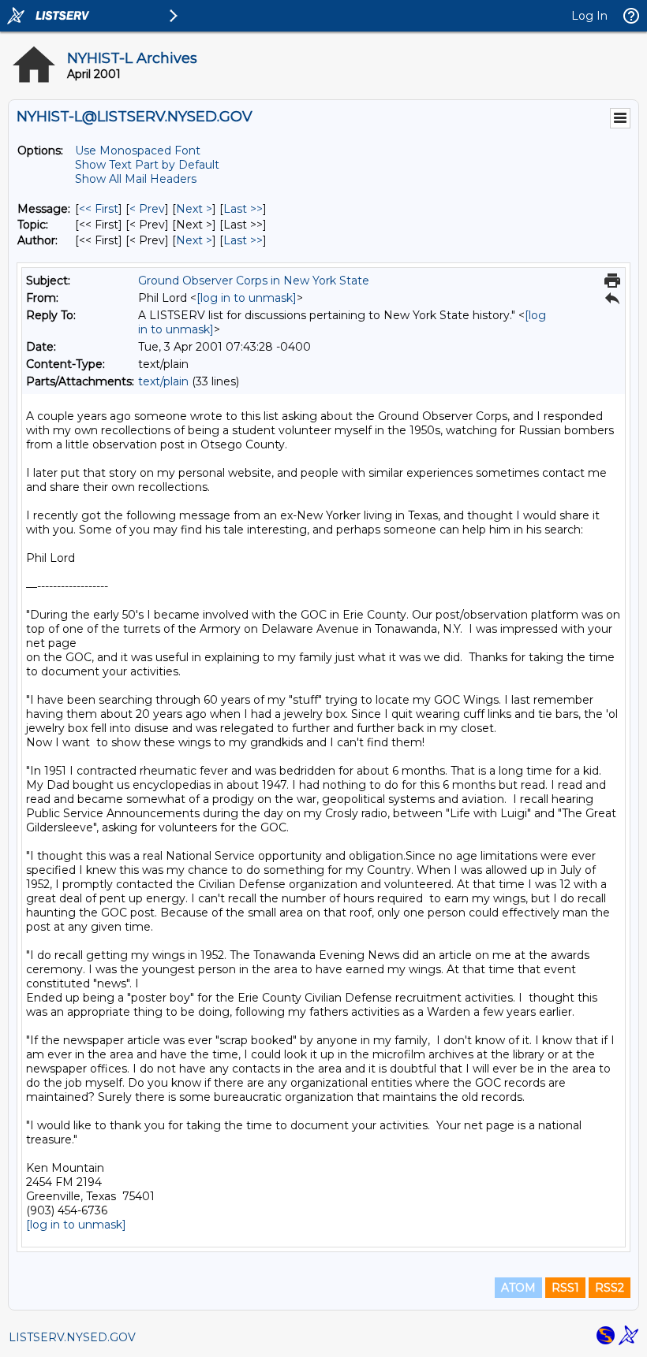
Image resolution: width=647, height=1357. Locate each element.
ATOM (518, 1288)
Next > (194, 209)
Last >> (243, 209)
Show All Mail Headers (135, 179)
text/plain (163, 381)
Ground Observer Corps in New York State (253, 280)
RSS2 (609, 1288)
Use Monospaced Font (137, 150)
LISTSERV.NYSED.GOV (72, 1337)
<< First (98, 209)
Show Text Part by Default (147, 165)
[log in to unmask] (246, 298)
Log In (589, 16)
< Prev (147, 209)
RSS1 (565, 1288)
